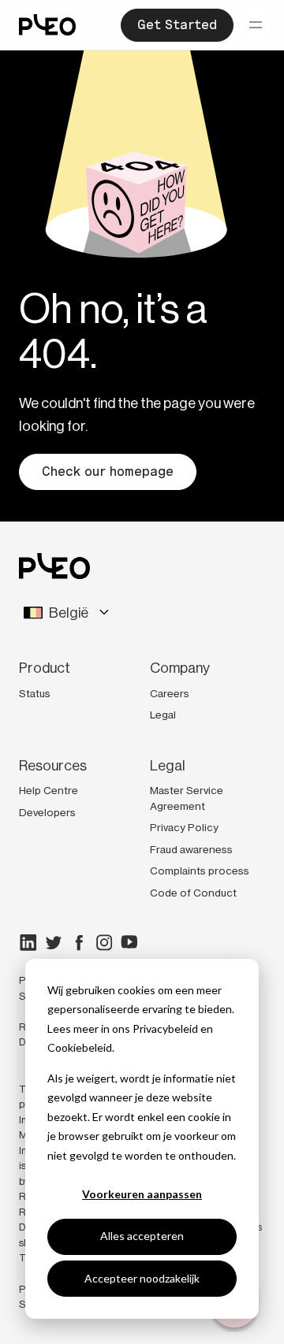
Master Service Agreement (186, 798)
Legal (163, 714)
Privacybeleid (165, 1028)
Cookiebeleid (79, 1047)
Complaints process (199, 870)
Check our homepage (108, 471)
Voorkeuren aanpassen (142, 1194)
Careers (169, 693)
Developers (47, 812)
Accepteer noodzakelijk (142, 1278)
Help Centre (48, 790)
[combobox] (142, 613)
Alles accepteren (142, 1235)
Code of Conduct (193, 892)
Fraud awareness (191, 849)
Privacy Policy (184, 827)
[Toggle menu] (255, 25)
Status (34, 693)
